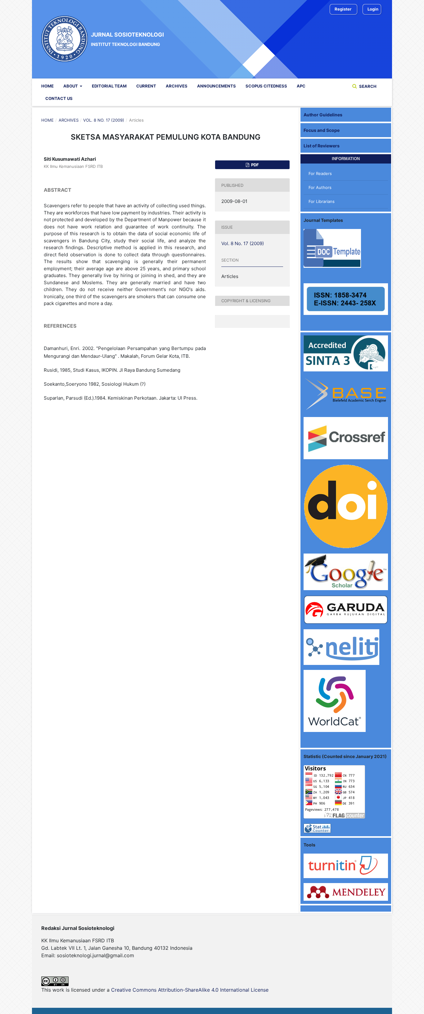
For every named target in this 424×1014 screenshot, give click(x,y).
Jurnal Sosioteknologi (127, 39)
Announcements (216, 85)
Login (373, 9)
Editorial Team (109, 85)
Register (343, 9)
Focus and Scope (322, 130)
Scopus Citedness (266, 85)
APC (301, 85)
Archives (176, 85)
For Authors (320, 187)
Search (367, 86)
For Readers (320, 173)
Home (47, 85)
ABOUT (71, 85)
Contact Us (59, 98)
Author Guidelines (323, 114)
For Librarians (322, 201)
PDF (254, 164)
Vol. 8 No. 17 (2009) (103, 120)
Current (146, 85)
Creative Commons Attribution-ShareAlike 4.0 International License (189, 990)
